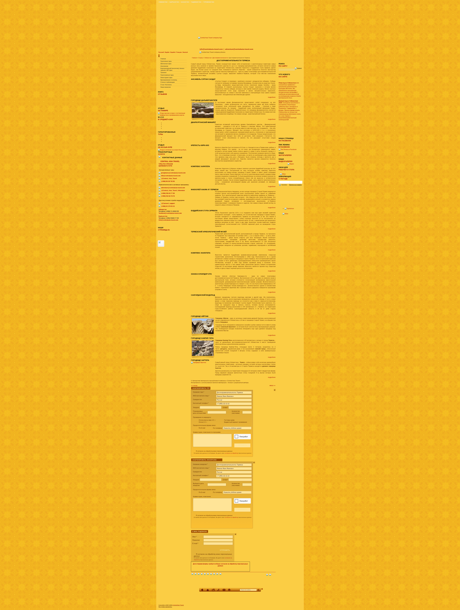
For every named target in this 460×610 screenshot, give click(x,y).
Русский (161, 52)
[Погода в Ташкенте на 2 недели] (295, 184)
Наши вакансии (166, 87)
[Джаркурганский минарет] (191, 123)
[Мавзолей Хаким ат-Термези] (191, 190)
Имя (194, 537)
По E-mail (202, 428)
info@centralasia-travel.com (211, 49)
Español (172, 52)
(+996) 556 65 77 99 (168, 193)
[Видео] (291, 164)
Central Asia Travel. (178, 605)
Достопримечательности (220, 57)
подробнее (272, 97)
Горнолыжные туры (167, 75)
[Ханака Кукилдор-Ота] (191, 275)
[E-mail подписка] (273, 574)
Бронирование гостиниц (169, 80)
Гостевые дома (229, 420)
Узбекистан (207, 57)
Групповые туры (166, 61)
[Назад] (202, 590)
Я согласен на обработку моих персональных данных (214, 451)
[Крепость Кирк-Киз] (191, 146)
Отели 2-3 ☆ (203, 422)
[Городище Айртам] (203, 336)
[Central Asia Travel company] (210, 38)
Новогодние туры (166, 77)
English (167, 52)
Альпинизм (164, 66)
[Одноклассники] (202, 574)
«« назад (194, 385)
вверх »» (272, 385)
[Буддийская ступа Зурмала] (191, 211)
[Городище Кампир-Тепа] (203, 358)
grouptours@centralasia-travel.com (173, 173)
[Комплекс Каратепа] (191, 167)
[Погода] (283, 184)
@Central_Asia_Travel (169, 178)
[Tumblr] (217, 574)
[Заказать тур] (235, 590)
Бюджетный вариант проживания (235, 422)
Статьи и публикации (168, 82)
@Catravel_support (168, 203)
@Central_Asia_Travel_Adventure (173, 190)
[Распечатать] (229, 590)
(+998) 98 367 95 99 (168, 181)
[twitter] (205, 574)
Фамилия (196, 540)
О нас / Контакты (166, 84)
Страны (200, 57)
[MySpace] (220, 574)
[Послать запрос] (224, 590)
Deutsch (185, 52)
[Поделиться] (213, 590)
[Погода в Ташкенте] (290, 183)
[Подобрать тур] (218, 590)
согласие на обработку (231, 453)
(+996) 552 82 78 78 (168, 196)
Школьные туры (166, 63)
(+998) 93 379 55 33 (168, 206)
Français (179, 52)
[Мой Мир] (199, 574)
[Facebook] (192, 574)
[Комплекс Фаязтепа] (191, 254)
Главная (194, 57)
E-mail (195, 543)
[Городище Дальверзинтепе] (203, 120)
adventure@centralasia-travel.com (239, 49)
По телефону (217, 428)
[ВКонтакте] (195, 574)
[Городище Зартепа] (199, 362)
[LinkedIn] (214, 574)
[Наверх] (207, 590)
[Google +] (211, 574)
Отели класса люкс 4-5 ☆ (207, 420)
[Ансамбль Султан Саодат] (191, 80)
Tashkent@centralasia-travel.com (170, 213)
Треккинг (164, 72)
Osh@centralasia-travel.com (168, 220)
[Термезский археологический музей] (191, 232)
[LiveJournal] (208, 574)
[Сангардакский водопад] (191, 296)
